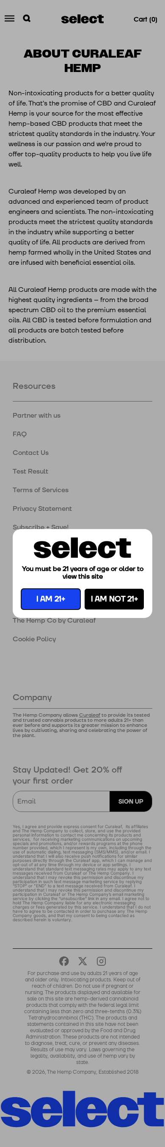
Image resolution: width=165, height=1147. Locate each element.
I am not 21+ (114, 599)
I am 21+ (50, 599)
